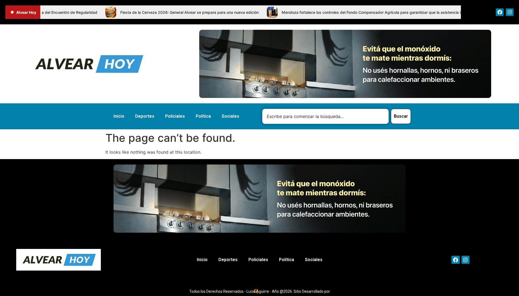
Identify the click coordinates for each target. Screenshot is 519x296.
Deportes (144, 116)
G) (256, 291)
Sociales (230, 116)
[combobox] (325, 116)
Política (203, 116)
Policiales (175, 116)
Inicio (119, 116)
